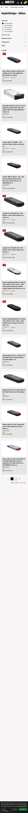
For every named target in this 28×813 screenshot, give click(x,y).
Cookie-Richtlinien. (22, 806)
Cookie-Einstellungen (5, 810)
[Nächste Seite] (20, 478)
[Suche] (18, 2)
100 (24, 482)
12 (19, 482)
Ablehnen (15, 809)
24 (20, 482)
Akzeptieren (23, 809)
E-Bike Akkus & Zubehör (17, 7)
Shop (6, 7)
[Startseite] (1, 7)
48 (22, 482)
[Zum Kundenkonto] (21, 2)
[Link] (2, 3)
